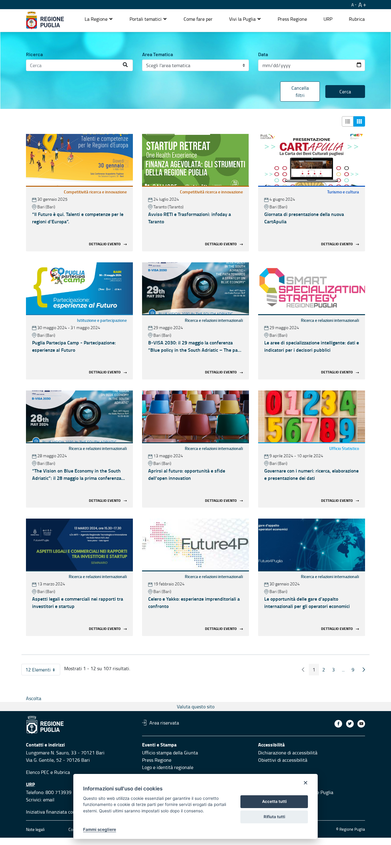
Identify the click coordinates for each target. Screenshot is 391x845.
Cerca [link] (345, 91)
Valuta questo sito (195, 706)
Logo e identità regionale (167, 767)
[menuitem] (198, 19)
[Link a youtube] (361, 724)
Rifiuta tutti (274, 816)
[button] (99, 19)
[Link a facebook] (338, 724)
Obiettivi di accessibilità (282, 760)
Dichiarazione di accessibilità (287, 752)
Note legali (35, 829)
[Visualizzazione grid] (359, 121)
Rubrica (62, 772)
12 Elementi (42, 670)
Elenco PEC (37, 772)
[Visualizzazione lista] (347, 121)
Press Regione (156, 760)
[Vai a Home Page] (45, 20)
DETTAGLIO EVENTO (105, 244)
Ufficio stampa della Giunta (170, 752)
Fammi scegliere (99, 829)
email (48, 799)
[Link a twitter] (350, 724)
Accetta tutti (274, 801)
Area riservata (164, 722)
